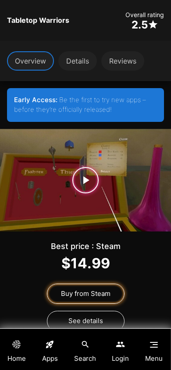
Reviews (122, 61)
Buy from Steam (85, 293)
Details (77, 61)
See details (85, 321)
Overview (30, 61)
